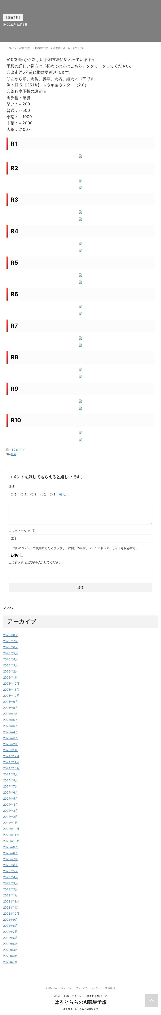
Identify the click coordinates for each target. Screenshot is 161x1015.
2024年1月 (10, 822)
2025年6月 (10, 720)
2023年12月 (11, 828)
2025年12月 (11, 683)
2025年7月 (10, 713)
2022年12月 (11, 901)
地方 (13, 454)
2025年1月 (10, 750)
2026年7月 (10, 641)
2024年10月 (11, 768)
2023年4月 (10, 877)
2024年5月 (10, 798)
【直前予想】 (18, 449)
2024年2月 (10, 816)
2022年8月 (10, 925)
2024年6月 (10, 792)
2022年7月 (10, 931)
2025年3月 (10, 738)
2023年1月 (10, 895)
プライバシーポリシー (88, 988)
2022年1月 (10, 962)
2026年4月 (10, 659)
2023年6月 (10, 865)
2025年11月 (11, 689)
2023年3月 (10, 883)
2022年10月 (11, 913)
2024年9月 (10, 774)
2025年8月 (10, 707)
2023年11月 (11, 835)
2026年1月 (10, 677)
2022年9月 (10, 919)
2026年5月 (10, 653)
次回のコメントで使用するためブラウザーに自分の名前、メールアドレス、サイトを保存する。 (75, 548)
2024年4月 (10, 804)
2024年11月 (11, 762)
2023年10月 (11, 841)
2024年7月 (10, 786)
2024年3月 (10, 810)
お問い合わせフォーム (58, 988)
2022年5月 (10, 943)
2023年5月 (10, 871)
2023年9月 (10, 847)
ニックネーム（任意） (23, 530)
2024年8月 (10, 780)
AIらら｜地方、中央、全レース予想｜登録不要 (80, 995)
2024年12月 (11, 756)
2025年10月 (11, 695)
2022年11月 (11, 907)
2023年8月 (10, 853)
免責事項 (110, 988)
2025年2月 (10, 744)
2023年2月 (10, 889)
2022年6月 (10, 937)
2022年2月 (10, 956)
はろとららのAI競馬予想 (80, 1002)
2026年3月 (10, 665)
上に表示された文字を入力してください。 (36, 562)
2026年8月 (10, 635)
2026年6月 (10, 647)
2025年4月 (10, 732)
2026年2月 (10, 671)
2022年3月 (10, 950)
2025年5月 (10, 726)
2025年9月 (10, 701)
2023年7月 (10, 859)
